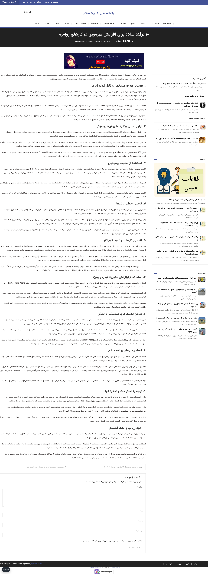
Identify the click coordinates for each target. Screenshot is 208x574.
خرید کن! (169, 564)
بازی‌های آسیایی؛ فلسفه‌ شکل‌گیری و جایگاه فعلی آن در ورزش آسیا (176, 210)
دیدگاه (140, 487)
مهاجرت (142, 23)
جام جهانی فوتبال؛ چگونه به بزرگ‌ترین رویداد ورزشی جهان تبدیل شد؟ (178, 253)
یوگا (38, 2)
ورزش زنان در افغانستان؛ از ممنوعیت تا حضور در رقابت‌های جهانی (179, 224)
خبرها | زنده (155, 23)
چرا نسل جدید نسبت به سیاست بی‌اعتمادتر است (179, 126)
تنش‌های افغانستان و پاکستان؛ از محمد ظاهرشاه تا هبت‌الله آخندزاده (177, 105)
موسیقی (123, 23)
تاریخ (132, 23)
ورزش (67, 23)
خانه (204, 564)
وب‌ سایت (139, 531)
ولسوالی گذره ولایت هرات (195, 96)
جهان (179, 564)
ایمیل (140, 521)
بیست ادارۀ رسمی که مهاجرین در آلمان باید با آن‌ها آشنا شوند (177, 305)
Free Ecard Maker (197, 118)
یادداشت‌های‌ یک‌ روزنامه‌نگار (99, 13)
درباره (196, 564)
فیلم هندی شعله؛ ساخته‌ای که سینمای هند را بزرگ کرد (46, 467)
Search (28, 12)
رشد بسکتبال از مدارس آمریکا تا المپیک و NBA (187, 199)
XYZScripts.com (115, 568)
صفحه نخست (166, 23)
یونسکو (54, 2)
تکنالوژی (48, 23)
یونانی (46, 2)
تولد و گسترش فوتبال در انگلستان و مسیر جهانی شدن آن (176, 238)
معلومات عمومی (80, 23)
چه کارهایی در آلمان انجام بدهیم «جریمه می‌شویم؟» (184, 83)
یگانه (32, 2)
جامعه (93, 23)
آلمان (58, 23)
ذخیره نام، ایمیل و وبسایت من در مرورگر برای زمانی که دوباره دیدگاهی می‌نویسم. (112, 541)
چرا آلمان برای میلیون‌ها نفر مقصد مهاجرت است (177, 278)
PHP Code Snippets (94, 568)
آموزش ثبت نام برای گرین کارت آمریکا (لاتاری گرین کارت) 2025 (177, 331)
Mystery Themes (36, 564)
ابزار (36, 23)
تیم (187, 564)
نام (141, 511)
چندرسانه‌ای (108, 23)
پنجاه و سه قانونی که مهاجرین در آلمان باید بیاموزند (176, 318)
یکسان (24, 2)
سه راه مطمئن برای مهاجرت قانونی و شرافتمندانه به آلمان (176, 291)
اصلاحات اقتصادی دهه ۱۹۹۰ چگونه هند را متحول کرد (177, 138)
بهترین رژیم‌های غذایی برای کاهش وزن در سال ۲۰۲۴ (123, 467)
